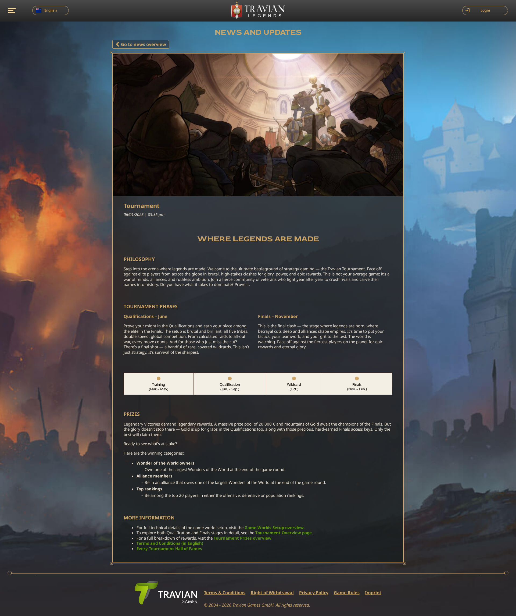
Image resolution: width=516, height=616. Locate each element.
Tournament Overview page (283, 532)
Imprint (373, 593)
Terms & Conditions (224, 593)
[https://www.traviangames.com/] (166, 592)
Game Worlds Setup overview (274, 527)
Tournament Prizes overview (242, 538)
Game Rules (347, 593)
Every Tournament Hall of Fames (169, 548)
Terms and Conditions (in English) (170, 543)
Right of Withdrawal (272, 593)
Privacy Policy (313, 593)
